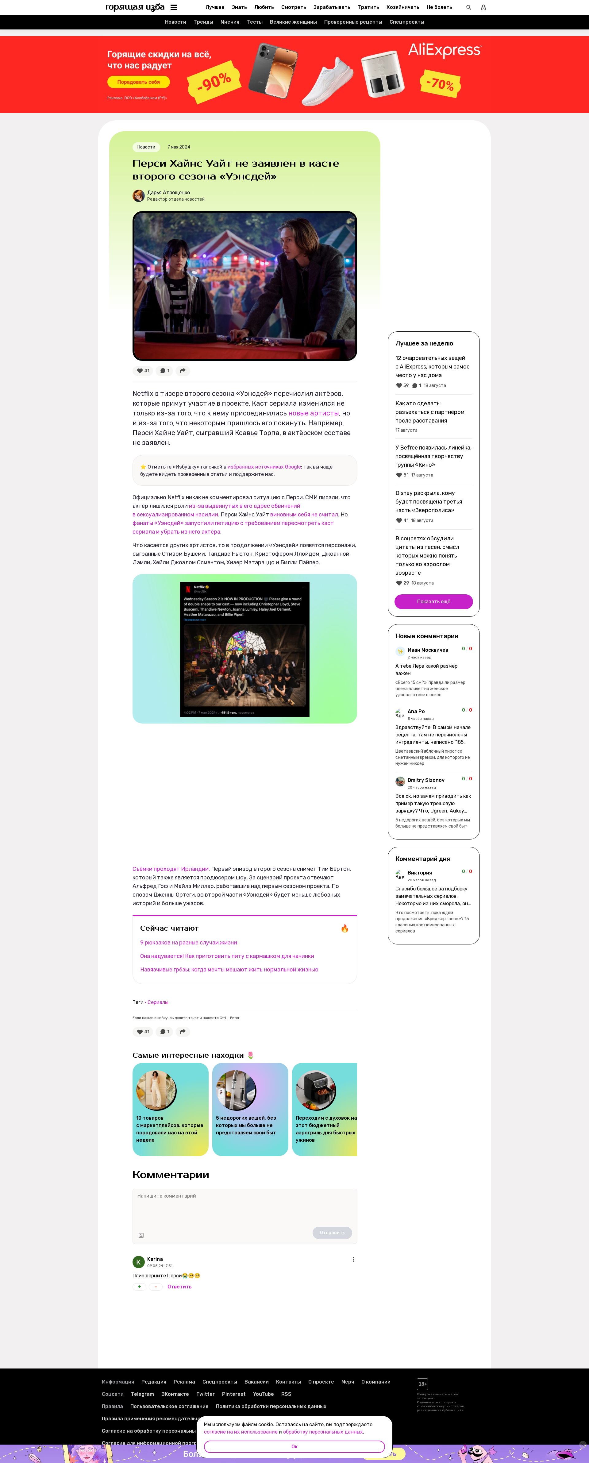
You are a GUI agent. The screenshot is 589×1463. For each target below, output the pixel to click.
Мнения (230, 22)
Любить (264, 7)
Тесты (255, 22)
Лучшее (215, 7)
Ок (294, 1446)
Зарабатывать (332, 7)
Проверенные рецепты (353, 22)
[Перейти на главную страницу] (135, 7)
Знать (239, 7)
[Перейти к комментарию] (433, 672)
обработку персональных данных (323, 1432)
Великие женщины (293, 22)
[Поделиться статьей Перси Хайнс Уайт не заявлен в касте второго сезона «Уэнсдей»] (182, 371)
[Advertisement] (434, 231)
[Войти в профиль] (483, 7)
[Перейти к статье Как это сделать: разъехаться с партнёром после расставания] (433, 416)
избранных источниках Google (264, 467)
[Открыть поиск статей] (468, 7)
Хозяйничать (403, 7)
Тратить (368, 7)
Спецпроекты (407, 22)
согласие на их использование (241, 1432)
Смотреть (293, 7)
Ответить (179, 1287)
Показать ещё (433, 601)
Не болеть (439, 7)
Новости (175, 22)
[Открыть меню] (353, 1259)
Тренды (203, 22)
